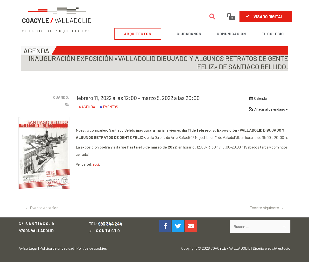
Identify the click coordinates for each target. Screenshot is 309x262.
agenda (88, 107)
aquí (95, 164)
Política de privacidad (57, 248)
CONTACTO (107, 230)
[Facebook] (165, 226)
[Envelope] (191, 226)
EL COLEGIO (272, 34)
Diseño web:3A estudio (271, 248)
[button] (265, 16)
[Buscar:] (260, 226)
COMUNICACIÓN (231, 34)
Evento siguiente (267, 207)
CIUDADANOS (189, 34)
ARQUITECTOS (137, 34)
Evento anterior (41, 207)
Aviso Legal (28, 248)
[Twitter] (178, 226)
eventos (110, 107)
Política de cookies (91, 248)
